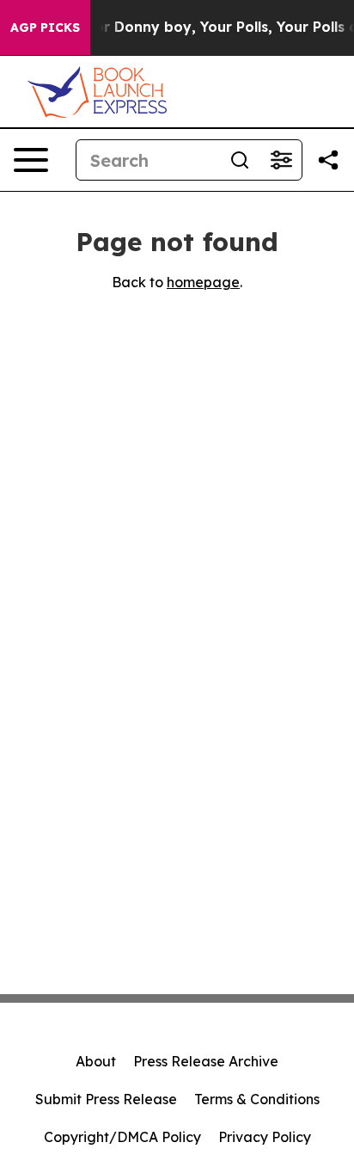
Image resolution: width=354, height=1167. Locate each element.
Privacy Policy (264, 1137)
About (96, 1061)
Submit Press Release (106, 1099)
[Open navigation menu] (31, 160)
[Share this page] (328, 160)
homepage (203, 282)
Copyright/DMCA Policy (122, 1137)
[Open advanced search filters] (281, 160)
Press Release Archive (205, 1061)
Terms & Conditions (257, 1099)
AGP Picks (45, 27)
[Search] (239, 160)
